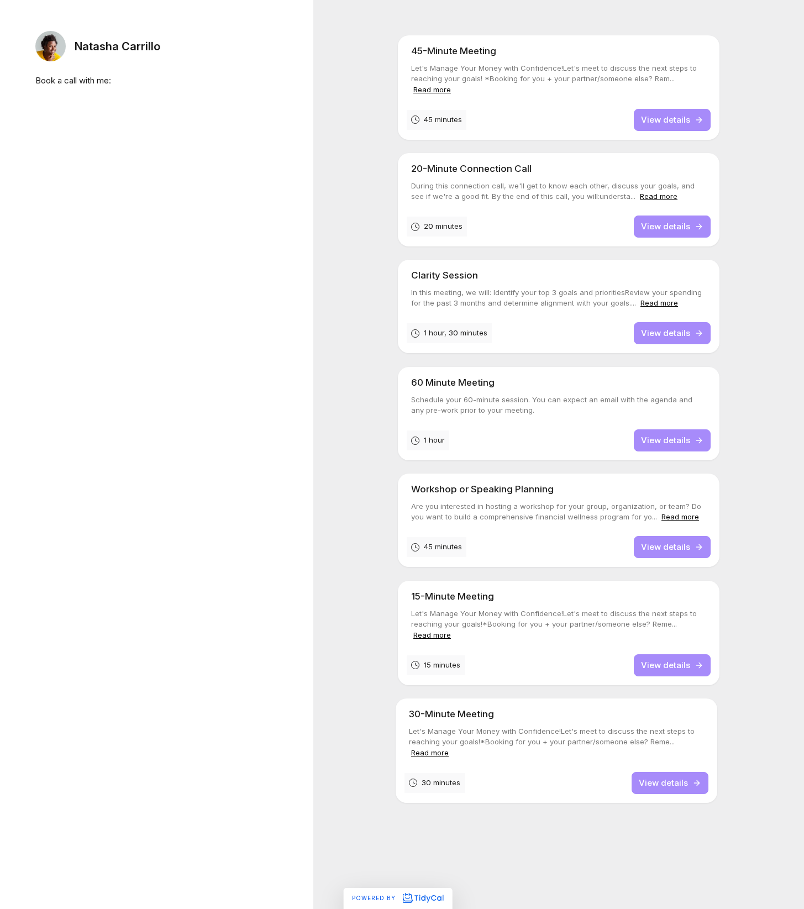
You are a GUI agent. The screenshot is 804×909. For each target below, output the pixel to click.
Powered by (375, 898)
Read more (432, 89)
